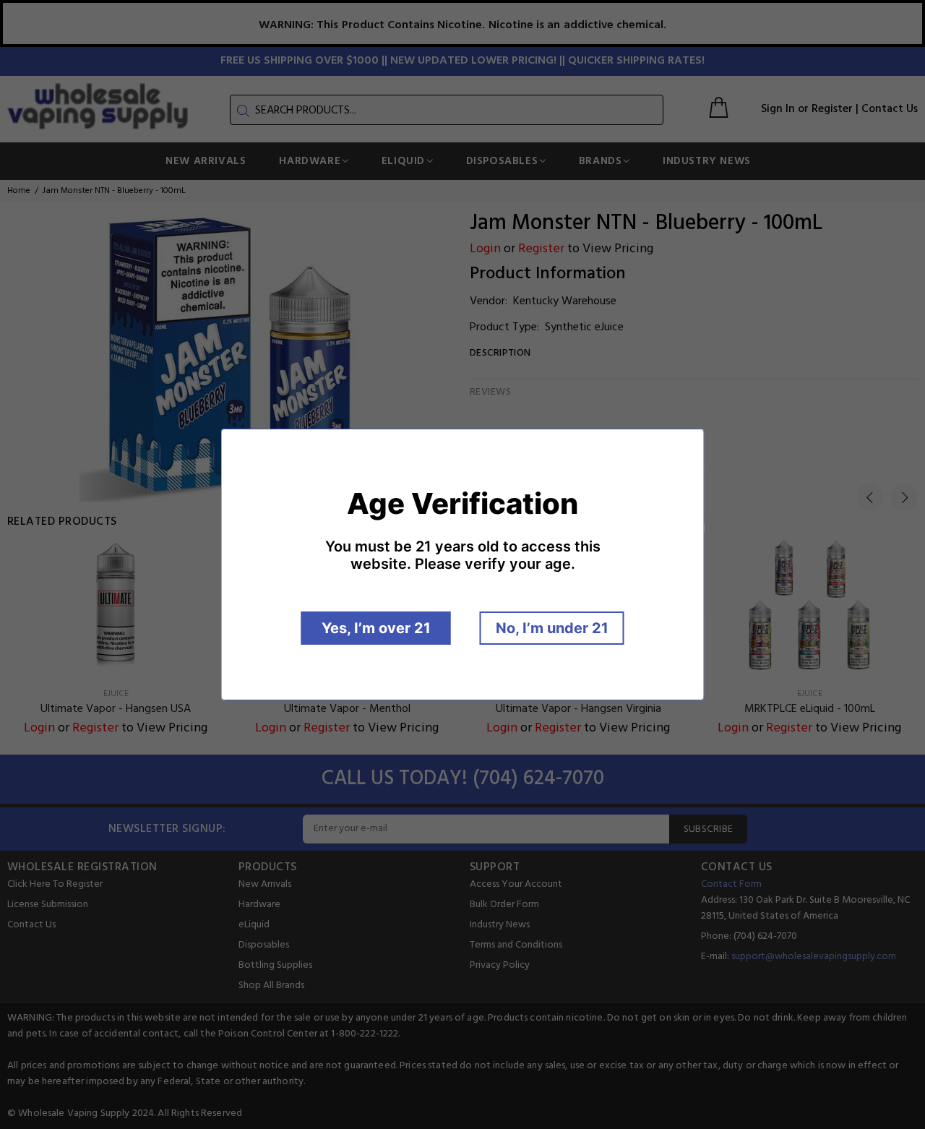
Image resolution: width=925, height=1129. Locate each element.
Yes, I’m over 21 (376, 628)
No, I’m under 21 (552, 628)
